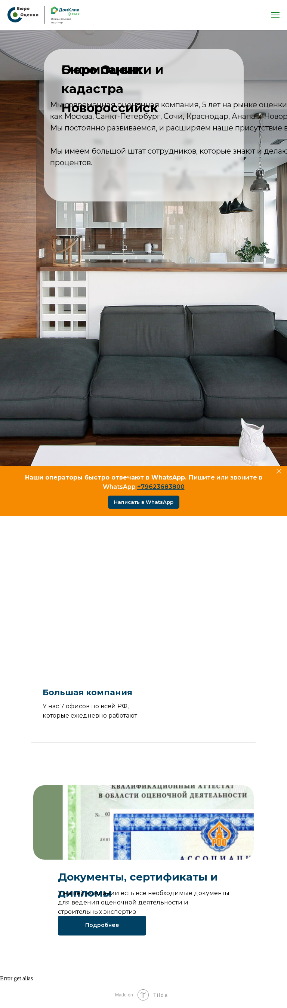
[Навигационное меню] (275, 15)
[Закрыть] (279, 471)
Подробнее (102, 925)
